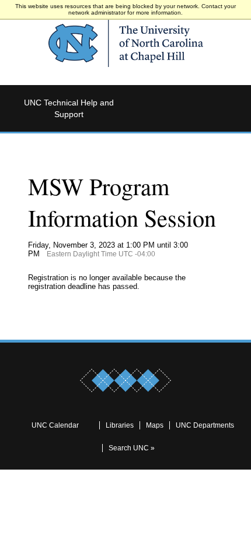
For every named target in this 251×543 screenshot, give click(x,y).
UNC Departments (205, 425)
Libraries (120, 425)
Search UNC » (132, 448)
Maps (154, 425)
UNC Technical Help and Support (69, 108)
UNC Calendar (55, 425)
